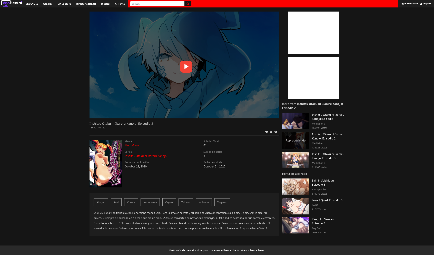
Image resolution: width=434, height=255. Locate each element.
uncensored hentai (221, 250)
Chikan (131, 202)
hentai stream (241, 250)
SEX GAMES (32, 3)
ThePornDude (177, 250)
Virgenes (222, 202)
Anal (116, 202)
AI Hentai (120, 3)
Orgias (169, 202)
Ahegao (100, 202)
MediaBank (132, 145)
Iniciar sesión (411, 3)
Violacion (204, 202)
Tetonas (185, 202)
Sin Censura (64, 3)
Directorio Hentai (86, 3)
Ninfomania (150, 202)
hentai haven (257, 250)
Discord (105, 3)
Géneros (47, 3)
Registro (426, 3)
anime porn (202, 250)
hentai (190, 250)
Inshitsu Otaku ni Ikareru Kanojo (146, 156)
